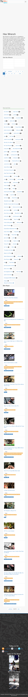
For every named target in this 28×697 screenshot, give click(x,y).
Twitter (22, 648)
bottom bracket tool (13, 453)
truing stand (17, 599)
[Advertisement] (14, 17)
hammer (5, 389)
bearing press (6, 453)
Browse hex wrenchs (8, 283)
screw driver (15, 389)
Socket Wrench (16, 556)
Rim (8, 559)
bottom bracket (6, 457)
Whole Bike (6, 412)
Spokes (5, 434)
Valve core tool (6, 601)
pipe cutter (13, 324)
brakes (5, 370)
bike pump (6, 599)
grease (15, 454)
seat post (8, 348)
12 (11, 73)
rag (14, 494)
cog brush (8, 409)
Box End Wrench (13, 366)
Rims (8, 434)
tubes (8, 580)
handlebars (6, 327)
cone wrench (6, 534)
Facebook (16, 648)
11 (9, 73)
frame (9, 370)
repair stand (11, 303)
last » (5, 75)
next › (20, 73)
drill (9, 599)
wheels (11, 370)
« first (5, 71)
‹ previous (10, 71)
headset (5, 537)
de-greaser (13, 409)
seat (5, 348)
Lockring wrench (12, 534)
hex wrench (6, 303)
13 (14, 73)
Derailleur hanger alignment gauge (16, 301)
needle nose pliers (12, 474)
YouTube (6, 651)
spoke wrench (11, 431)
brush (5, 409)
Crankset (11, 457)
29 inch (8, 603)
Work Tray (16, 431)
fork (5, 517)
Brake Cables (6, 477)
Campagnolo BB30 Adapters (8, 454)
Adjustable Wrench (7, 301)
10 (6, 73)
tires (5, 580)
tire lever (10, 578)
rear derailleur (6, 305)
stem (10, 327)
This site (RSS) (7, 648)
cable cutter (6, 474)
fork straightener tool (7, 514)
